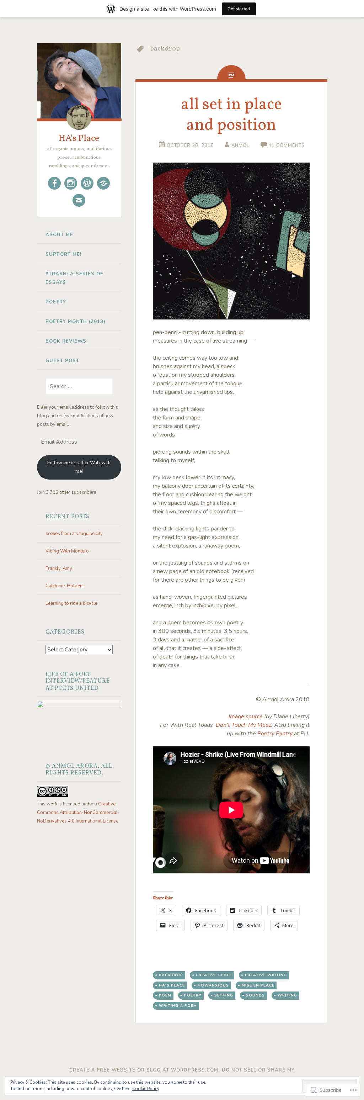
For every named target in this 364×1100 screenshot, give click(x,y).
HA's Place (79, 138)
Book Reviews (66, 341)
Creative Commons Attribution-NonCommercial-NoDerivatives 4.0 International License (78, 812)
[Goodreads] (103, 183)
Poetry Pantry (275, 733)
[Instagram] (70, 183)
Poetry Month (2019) (76, 321)
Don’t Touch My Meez (243, 725)
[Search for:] (75, 387)
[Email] (79, 200)
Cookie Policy (145, 1088)
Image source (246, 716)
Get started (239, 8)
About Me (59, 235)
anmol (240, 145)
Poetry (56, 302)
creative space (214, 975)
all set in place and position (231, 115)
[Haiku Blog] (87, 183)
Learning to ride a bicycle (71, 603)
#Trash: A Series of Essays (74, 278)
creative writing (266, 975)
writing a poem (178, 1005)
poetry (193, 995)
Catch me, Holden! (65, 586)
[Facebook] (54, 183)
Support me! (63, 254)
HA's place (172, 985)
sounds (255, 995)
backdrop (171, 975)
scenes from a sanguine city (74, 533)
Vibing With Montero (67, 551)
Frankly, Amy (59, 568)
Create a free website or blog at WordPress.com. (144, 1070)
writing (287, 995)
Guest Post (62, 361)
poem (165, 995)
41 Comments (286, 145)
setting (223, 995)
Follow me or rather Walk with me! (79, 467)
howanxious (213, 985)
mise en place (258, 985)
